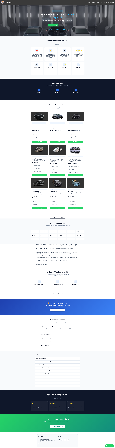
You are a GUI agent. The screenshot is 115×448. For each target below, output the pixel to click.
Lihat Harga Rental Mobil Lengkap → (57, 217)
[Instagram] (62, 440)
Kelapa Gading (79, 235)
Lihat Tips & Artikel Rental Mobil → (57, 293)
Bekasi (51, 235)
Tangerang (33, 235)
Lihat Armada (63, 25)
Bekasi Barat (60, 238)
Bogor (78, 231)
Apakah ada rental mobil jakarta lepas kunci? (43, 364)
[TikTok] (65, 440)
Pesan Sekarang (39, 141)
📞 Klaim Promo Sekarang (57, 310)
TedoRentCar (8, 2)
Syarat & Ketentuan (106, 2)
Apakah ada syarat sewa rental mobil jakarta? (43, 382)
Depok (41, 235)
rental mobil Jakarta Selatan (34, 232)
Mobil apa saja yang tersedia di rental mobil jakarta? (45, 376)
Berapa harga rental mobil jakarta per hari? (43, 361)
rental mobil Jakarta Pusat (71, 232)
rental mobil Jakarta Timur (43, 232)
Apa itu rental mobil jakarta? (41, 358)
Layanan (98, 2)
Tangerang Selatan (61, 235)
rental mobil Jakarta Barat (62, 232)
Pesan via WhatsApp (53, 25)
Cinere (78, 238)
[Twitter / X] (68, 440)
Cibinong (69, 238)
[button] (95, 2)
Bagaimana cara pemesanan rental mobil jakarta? (44, 379)
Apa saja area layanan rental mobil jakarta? (43, 373)
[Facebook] (59, 440)
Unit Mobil (93, 2)
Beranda (86, 2)
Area (89, 2)
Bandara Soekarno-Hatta (71, 235)
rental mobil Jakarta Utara (53, 232)
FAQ (101, 2)
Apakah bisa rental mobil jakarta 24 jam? (43, 370)
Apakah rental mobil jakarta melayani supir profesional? (45, 367)
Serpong (51, 238)
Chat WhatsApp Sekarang (57, 426)
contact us (112, 2)
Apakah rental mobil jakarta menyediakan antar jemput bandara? (47, 385)
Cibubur (41, 238)
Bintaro (32, 238)
